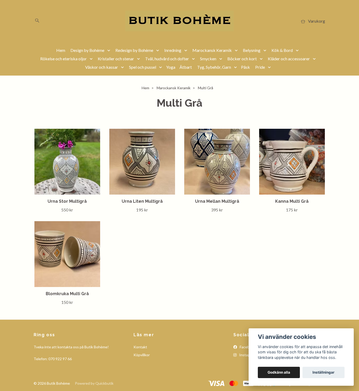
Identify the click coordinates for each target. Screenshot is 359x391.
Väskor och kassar (101, 67)
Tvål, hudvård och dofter (167, 58)
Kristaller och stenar (116, 58)
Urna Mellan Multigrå (217, 201)
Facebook (247, 347)
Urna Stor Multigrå (67, 201)
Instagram (247, 355)
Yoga (170, 67)
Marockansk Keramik (212, 50)
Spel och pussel (142, 67)
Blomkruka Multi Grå (67, 293)
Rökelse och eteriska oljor (63, 58)
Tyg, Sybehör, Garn (214, 67)
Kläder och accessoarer (289, 58)
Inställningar (323, 372)
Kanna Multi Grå (292, 201)
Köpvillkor (142, 355)
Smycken (208, 58)
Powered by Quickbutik (94, 383)
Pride (260, 67)
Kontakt (140, 347)
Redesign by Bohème (134, 50)
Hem (60, 50)
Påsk (245, 67)
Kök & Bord (282, 50)
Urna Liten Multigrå (142, 201)
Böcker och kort (242, 58)
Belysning (251, 50)
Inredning (172, 50)
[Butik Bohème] (179, 21)
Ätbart (186, 67)
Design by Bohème (87, 50)
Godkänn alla (279, 372)
